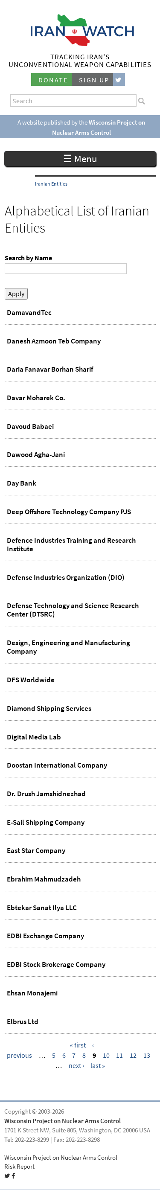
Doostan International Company (57, 765)
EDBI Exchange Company (45, 935)
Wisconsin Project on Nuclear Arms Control (62, 1121)
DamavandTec (29, 312)
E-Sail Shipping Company (45, 822)
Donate (53, 80)
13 (146, 1055)
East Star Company (36, 850)
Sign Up (94, 80)
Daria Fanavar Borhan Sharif (50, 369)
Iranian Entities (51, 183)
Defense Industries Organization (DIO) (66, 577)
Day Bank (21, 483)
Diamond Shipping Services (49, 708)
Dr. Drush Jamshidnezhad (46, 793)
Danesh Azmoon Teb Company (54, 341)
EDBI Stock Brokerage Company (56, 964)
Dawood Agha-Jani (36, 454)
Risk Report (19, 1166)
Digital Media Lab (34, 737)
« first (78, 1045)
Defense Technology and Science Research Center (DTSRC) (73, 610)
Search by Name (28, 257)
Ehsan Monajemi (32, 993)
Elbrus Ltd (22, 1021)
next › (76, 1065)
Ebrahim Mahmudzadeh (44, 879)
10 (106, 1055)
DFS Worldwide (31, 679)
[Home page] (80, 43)
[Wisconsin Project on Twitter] (119, 79)
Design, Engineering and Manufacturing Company (68, 647)
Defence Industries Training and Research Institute (71, 544)
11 (119, 1055)
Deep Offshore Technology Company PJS (69, 511)
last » (97, 1065)
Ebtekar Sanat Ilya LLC (42, 907)
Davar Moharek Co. (36, 397)
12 (133, 1055)
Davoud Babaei (30, 426)
